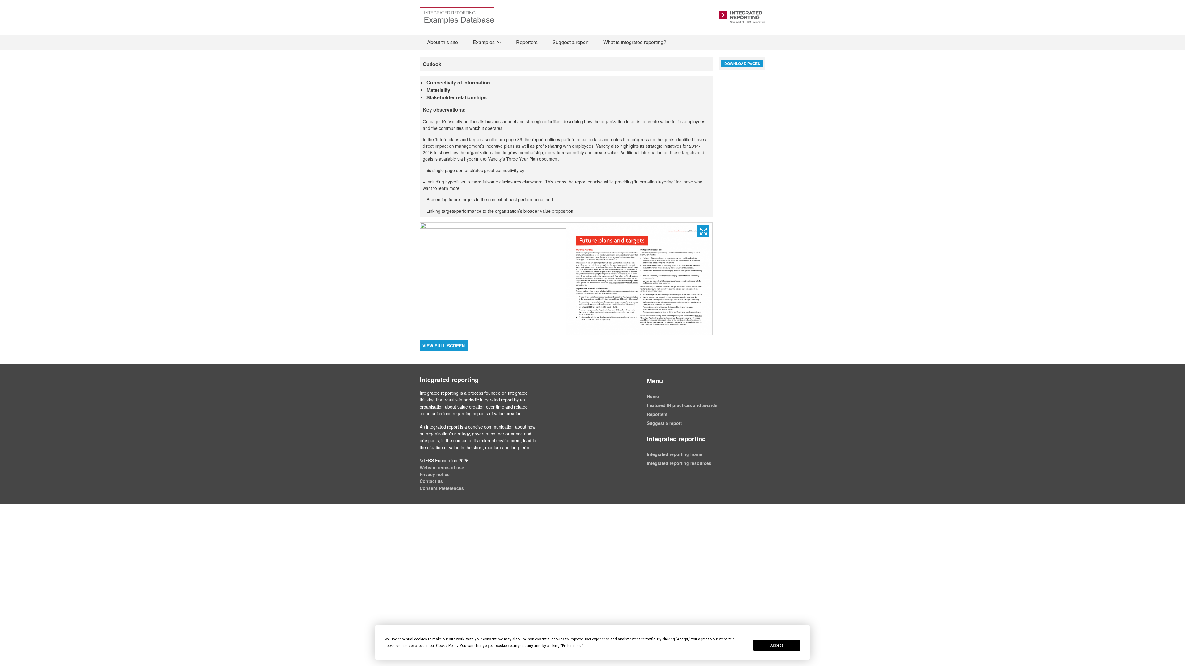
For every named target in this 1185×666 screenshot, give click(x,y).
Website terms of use (442, 467)
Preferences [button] (571, 645)
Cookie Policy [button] (447, 645)
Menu (655, 380)
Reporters (527, 42)
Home (653, 396)
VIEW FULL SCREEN (443, 346)
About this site (442, 42)
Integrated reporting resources (679, 463)
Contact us (431, 481)
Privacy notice (435, 474)
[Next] (639, 279)
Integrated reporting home (674, 454)
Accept (776, 645)
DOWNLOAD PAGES (742, 63)
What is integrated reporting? (634, 42)
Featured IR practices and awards (682, 405)
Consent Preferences (442, 488)
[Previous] (493, 279)
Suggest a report (570, 42)
